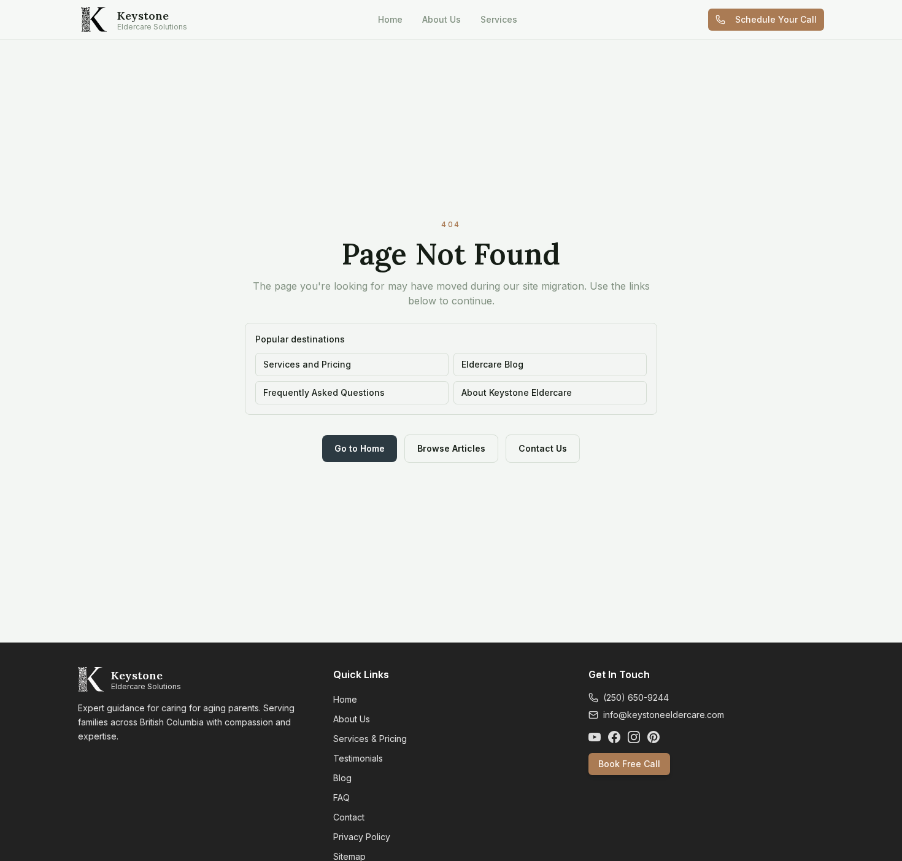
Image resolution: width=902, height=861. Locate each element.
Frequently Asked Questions (324, 392)
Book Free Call (629, 764)
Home (390, 19)
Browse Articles (451, 448)
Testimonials (358, 758)
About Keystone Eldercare (516, 392)
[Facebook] (614, 737)
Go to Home (359, 448)
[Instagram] (634, 737)
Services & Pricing (370, 738)
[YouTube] (594, 737)
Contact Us (542, 448)
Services (498, 19)
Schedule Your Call (776, 19)
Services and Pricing (307, 364)
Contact (348, 817)
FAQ (341, 797)
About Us (441, 19)
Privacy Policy (361, 837)
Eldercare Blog (492, 364)
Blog (342, 778)
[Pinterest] (653, 737)
